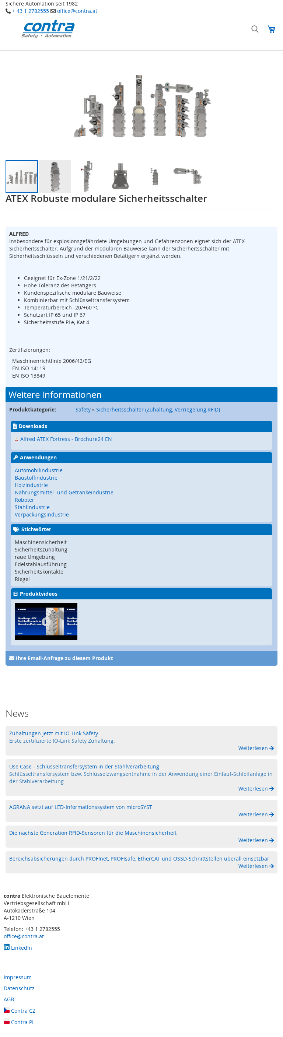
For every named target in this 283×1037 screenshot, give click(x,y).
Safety (83, 409)
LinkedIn (21, 947)
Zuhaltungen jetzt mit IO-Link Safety (53, 733)
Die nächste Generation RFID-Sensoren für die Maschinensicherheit (93, 832)
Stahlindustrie (32, 507)
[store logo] (48, 29)
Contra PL (22, 1022)
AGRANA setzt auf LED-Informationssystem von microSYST (80, 806)
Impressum (18, 977)
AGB (9, 999)
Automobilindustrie (39, 470)
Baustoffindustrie (36, 477)
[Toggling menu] (8, 29)
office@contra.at (77, 10)
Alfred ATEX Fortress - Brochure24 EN (66, 438)
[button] (55, 176)
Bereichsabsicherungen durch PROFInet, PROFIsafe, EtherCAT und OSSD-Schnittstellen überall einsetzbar (139, 858)
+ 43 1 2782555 (30, 10)
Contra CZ (22, 1010)
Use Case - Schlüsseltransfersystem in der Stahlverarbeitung (84, 766)
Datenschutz (19, 988)
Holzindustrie (31, 484)
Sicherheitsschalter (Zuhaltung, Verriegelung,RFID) (158, 409)
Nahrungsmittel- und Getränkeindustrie (64, 492)
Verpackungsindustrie (42, 514)
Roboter (24, 499)
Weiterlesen (253, 748)
